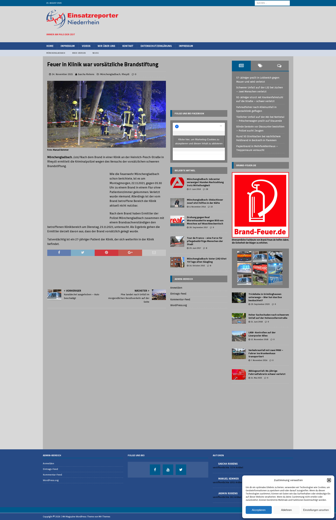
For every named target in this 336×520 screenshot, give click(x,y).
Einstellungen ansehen (316, 509)
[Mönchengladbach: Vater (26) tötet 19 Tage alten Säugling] (177, 262)
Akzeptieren (258, 509)
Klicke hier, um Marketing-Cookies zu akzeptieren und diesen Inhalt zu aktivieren (199, 141)
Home (49, 46)
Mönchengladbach (55, 53)
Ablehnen (286, 509)
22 (212, 206)
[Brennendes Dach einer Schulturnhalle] (244, 256)
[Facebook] (155, 469)
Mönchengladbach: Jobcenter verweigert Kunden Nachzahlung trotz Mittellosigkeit (205, 182)
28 (207, 189)
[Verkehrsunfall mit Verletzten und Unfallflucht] (244, 280)
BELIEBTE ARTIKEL (185, 170)
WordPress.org (178, 305)
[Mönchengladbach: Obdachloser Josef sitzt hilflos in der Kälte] (177, 203)
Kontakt (127, 46)
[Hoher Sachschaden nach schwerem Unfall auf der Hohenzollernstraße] (239, 318)
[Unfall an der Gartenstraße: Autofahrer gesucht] (244, 268)
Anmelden (176, 287)
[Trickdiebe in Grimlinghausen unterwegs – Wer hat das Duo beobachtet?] (239, 297)
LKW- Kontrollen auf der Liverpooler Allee (262, 333)
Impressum (68, 46)
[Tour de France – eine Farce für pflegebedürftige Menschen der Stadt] (177, 241)
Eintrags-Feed (178, 293)
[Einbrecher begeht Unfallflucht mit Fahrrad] (260, 256)
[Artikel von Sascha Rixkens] (214, 463)
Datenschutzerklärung (156, 46)
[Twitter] (181, 469)
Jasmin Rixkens (228, 493)
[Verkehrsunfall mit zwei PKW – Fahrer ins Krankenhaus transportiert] (239, 354)
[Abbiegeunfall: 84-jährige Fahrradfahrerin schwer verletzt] (239, 374)
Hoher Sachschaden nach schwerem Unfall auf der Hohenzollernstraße (268, 316)
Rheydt (125, 74)
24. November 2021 (62, 74)
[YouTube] (168, 469)
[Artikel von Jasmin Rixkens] (214, 493)
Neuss (96, 53)
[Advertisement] (226, 24)
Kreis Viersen (79, 53)
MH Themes (104, 516)
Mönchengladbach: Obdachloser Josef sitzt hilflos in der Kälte (205, 201)
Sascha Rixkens (86, 74)
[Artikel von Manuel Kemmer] (214, 478)
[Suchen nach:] (272, 2)
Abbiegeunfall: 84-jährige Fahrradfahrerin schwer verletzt (266, 372)
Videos (86, 46)
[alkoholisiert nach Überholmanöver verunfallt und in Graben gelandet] (260, 280)
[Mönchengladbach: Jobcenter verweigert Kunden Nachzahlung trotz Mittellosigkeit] (177, 182)
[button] (329, 480)
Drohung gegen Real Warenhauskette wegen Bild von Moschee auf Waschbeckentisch (205, 220)
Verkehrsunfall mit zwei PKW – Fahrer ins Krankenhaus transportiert (265, 353)
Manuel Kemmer (228, 478)
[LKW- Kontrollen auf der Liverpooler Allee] (239, 336)
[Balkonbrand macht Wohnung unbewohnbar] (260, 268)
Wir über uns (106, 46)
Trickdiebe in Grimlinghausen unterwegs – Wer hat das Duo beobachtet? (265, 297)
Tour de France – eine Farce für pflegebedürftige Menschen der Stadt (205, 241)
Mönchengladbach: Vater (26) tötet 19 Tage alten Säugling (206, 260)
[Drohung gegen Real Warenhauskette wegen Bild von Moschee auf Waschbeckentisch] (177, 221)
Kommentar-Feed (180, 299)
